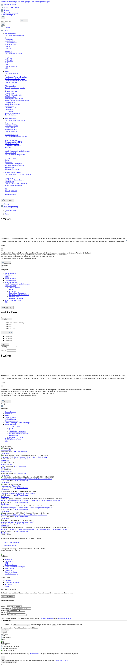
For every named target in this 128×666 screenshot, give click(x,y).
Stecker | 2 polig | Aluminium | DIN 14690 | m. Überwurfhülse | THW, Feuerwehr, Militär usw (30, 500)
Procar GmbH (11, 329)
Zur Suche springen (24, 2)
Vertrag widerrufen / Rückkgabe (15, 566)
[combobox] (10, 21)
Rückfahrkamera (14, 296)
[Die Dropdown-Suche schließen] (26, 20)
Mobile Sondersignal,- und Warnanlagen (17, 284)
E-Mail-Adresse (6, 608)
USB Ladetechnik (14, 287)
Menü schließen (9, 201)
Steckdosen (12, 291)
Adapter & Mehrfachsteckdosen (19, 295)
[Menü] (3, 17)
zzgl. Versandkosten (20, 452)
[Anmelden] (2, 27)
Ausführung (5, 333)
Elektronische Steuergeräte (17, 293)
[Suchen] (22, 20)
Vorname (4, 612)
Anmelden (7, 27)
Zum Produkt (5, 453)
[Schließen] (1, 664)
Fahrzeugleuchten (10, 278)
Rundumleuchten (10, 273)
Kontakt (7, 586)
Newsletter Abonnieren (8, 596)
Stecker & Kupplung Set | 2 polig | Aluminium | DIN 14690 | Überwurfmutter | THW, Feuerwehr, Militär (34, 529)
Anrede (3, 610)
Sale (6, 302)
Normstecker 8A (6, 450)
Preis (3, 344)
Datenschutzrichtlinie (47, 618)
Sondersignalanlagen (11, 282)
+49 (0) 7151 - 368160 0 (11, 7)
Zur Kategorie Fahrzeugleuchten (15, 88)
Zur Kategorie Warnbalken (13, 53)
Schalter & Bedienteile (16, 298)
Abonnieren (5, 630)
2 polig (9, 338)
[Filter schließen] (1, 317)
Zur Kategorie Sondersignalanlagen (16, 136)
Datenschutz (9, 561)
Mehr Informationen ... (63, 660)
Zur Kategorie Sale (11, 191)
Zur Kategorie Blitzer (11, 73)
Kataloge (6, 10)
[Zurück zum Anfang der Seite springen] (3, 657)
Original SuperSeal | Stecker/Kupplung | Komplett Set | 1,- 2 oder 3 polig (24, 457)
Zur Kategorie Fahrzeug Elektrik (15, 154)
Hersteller (5, 319)
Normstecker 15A (6, 471)
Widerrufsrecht (9, 568)
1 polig (9, 336)
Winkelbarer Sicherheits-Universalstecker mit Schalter (18, 493)
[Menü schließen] (5, 75)
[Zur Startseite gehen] (8, 15)
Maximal (9, 350)
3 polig (9, 340)
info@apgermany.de (10, 4)
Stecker (11, 289)
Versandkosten (34, 653)
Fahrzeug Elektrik (10, 286)
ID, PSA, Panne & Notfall (13, 300)
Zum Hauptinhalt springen (9, 2)
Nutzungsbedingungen (64, 618)
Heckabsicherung (10, 280)
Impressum (8, 559)
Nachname (4, 614)
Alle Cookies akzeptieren (9, 662)
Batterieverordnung (11, 572)
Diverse (9, 325)
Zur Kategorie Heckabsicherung (15, 120)
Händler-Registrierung (11, 13)
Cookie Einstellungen (11, 574)
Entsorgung (8, 570)
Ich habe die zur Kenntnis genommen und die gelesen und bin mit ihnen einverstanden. (44, 625)
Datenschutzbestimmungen (22, 625)
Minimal (9, 346)
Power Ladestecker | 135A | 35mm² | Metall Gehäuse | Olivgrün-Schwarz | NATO (26, 508)
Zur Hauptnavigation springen (40, 2)
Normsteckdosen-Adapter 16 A (10, 486)
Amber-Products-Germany (15, 323)
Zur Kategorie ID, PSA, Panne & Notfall (18, 174)
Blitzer (7, 277)
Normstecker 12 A (6, 464)
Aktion (3, 606)
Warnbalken (8, 275)
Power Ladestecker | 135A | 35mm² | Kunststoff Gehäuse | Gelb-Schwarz (24, 515)
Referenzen (8, 584)
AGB (6, 563)
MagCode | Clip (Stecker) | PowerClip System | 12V (17, 522)
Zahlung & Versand (11, 565)
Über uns (8, 581)
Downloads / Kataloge (12, 582)
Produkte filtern (8, 308)
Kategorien (7, 263)
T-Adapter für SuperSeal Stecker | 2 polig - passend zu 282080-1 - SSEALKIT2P (26, 479)
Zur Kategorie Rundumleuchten (15, 35)
